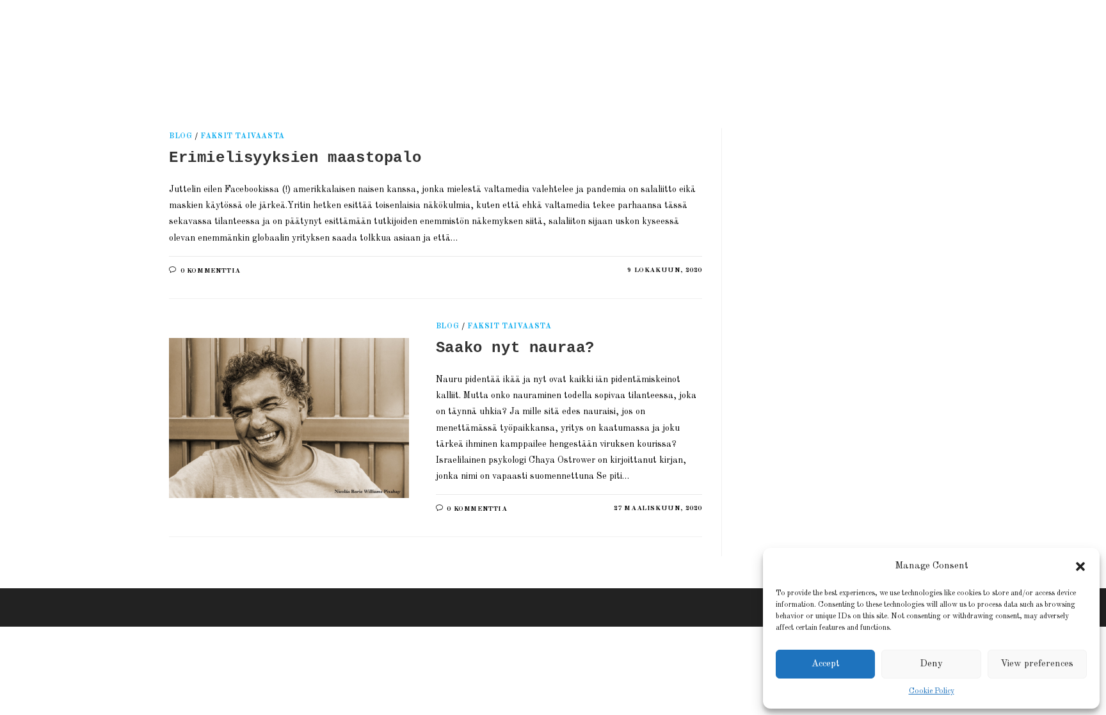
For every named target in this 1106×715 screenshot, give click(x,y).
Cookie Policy (931, 691)
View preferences (1036, 664)
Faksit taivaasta (242, 136)
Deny (931, 664)
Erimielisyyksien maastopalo (295, 157)
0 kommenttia (210, 271)
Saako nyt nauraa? (515, 348)
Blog (180, 136)
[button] (1080, 566)
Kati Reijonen (316, 47)
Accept (826, 664)
